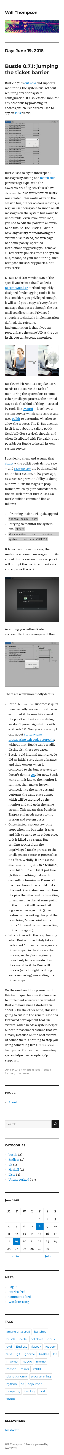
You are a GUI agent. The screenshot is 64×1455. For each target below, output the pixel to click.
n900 (37, 1369)
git (10, 1164)
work (42, 1391)
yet (33, 774)
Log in (13, 1287)
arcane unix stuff (18, 1331)
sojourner (35, 1384)
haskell (44, 1354)
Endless (14, 1159)
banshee (40, 1331)
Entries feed (17, 1292)
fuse (9, 1354)
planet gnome (16, 1376)
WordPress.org (19, 1301)
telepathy (13, 1391)
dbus (51, 1339)
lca (55, 1354)
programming (41, 1376)
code (23, 1339)
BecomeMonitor (16, 288)
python (11, 1384)
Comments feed (20, 1297)
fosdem (50, 1346)
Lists (12, 1174)
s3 (22, 1384)
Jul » (48, 1256)
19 (16, 1241)
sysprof (28, 408)
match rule (47, 178)
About (13, 1102)
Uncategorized (19, 1179)
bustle (47, 1069)
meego (27, 1361)
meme (41, 1361)
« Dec (16, 1256)
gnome (30, 1354)
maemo (12, 1361)
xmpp (10, 1399)
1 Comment (23, 1073)
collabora (37, 1339)
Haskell (14, 1169)
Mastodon (12, 1430)
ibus (18, 113)
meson (11, 1369)
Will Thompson (21, 12)
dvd (9, 1346)
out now (30, 83)
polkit (16, 418)
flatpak (9, 1073)
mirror (24, 1369)
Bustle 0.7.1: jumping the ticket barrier (31, 69)
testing (29, 1391)
